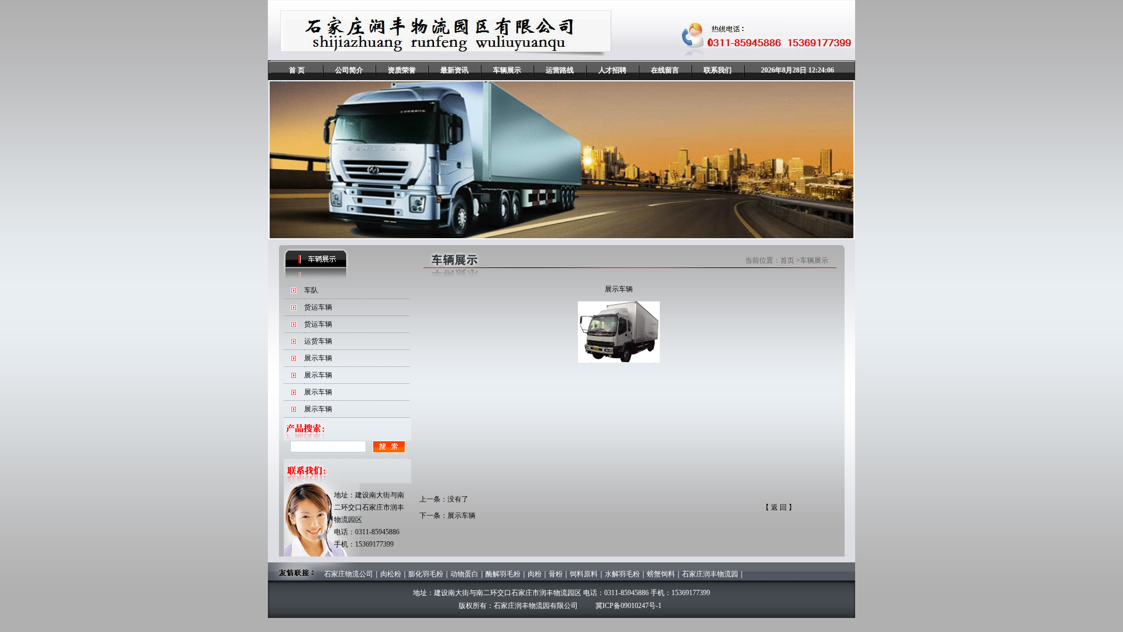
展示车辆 (318, 358)
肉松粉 (390, 574)
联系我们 (718, 70)
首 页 (297, 70)
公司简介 (349, 70)
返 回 (779, 507)
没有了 (458, 499)
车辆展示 (507, 70)
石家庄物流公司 (348, 574)
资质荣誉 (402, 70)
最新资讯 (454, 70)
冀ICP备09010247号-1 (628, 606)
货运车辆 (318, 307)
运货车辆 (318, 341)
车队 (311, 290)
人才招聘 (612, 70)
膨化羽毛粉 (425, 574)
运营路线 (560, 70)
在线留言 (665, 70)
